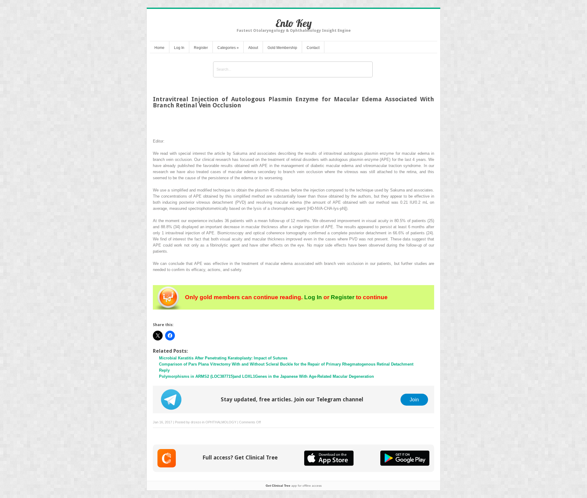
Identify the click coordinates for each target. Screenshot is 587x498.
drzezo (196, 422)
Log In (179, 48)
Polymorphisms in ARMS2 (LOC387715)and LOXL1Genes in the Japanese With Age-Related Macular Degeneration (266, 376)
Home (159, 48)
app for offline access (294, 485)
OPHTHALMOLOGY (220, 422)
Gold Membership (282, 48)
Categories (228, 48)
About (253, 48)
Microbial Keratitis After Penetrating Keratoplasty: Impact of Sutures (223, 358)
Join (414, 399)
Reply (164, 370)
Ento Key (293, 23)
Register (201, 48)
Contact (313, 48)
